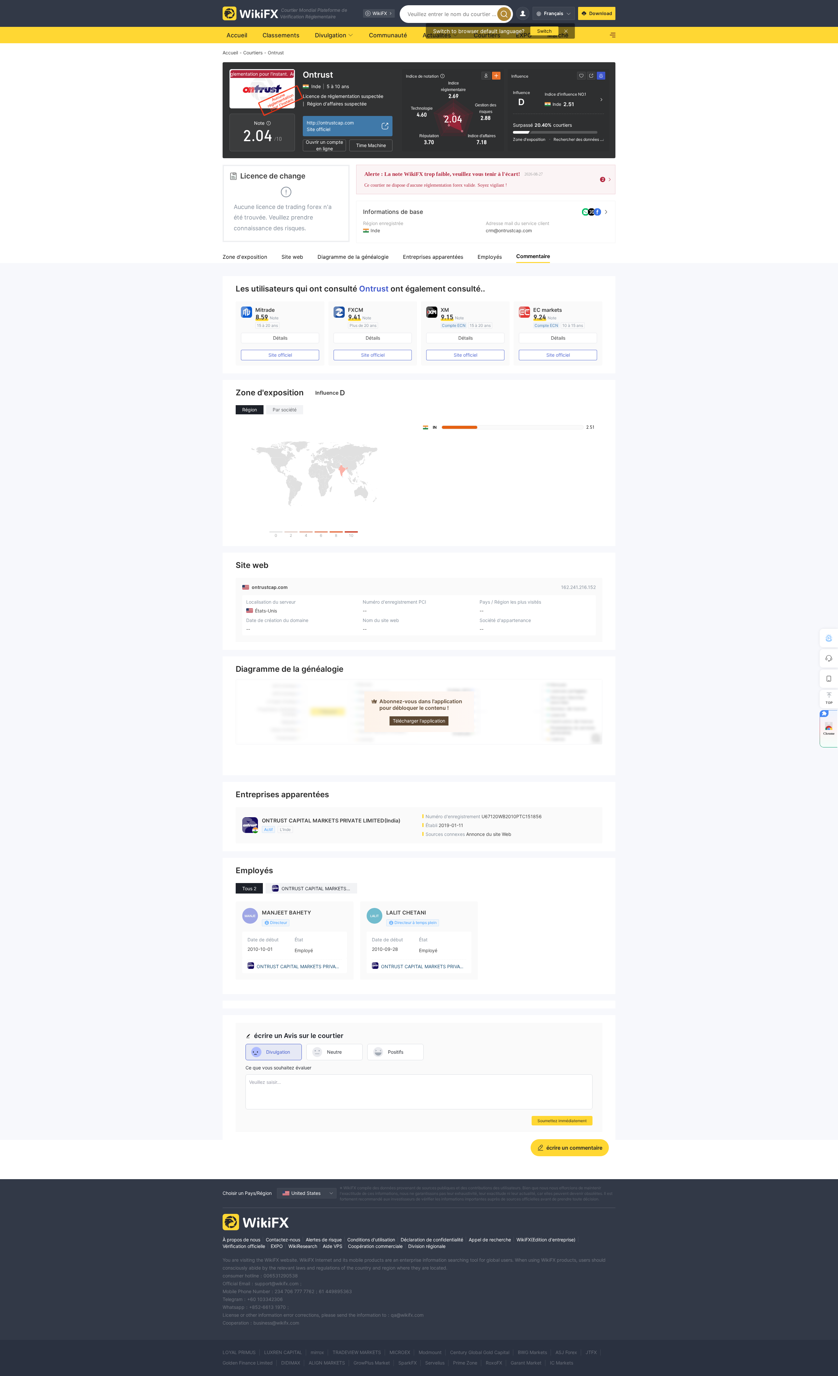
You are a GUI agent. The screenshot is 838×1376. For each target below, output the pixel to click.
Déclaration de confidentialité (432, 1239)
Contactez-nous (283, 1239)
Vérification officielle (244, 1246)
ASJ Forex (566, 1352)
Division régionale (427, 1246)
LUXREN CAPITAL (283, 1352)
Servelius (435, 1363)
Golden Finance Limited (248, 1363)
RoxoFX (494, 1363)
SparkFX (407, 1363)
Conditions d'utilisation (371, 1239)
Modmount (430, 1352)
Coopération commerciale (375, 1246)
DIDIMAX (290, 1363)
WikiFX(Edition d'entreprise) (546, 1239)
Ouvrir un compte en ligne (324, 145)
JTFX (591, 1352)
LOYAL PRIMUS (239, 1352)
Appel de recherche (490, 1239)
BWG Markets (532, 1352)
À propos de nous (241, 1239)
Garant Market (526, 1363)
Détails (280, 338)
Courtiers (253, 52)
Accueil (230, 52)
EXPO (277, 1246)
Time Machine (371, 145)
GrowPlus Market (372, 1363)
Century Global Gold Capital (479, 1352)
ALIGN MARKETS (327, 1363)
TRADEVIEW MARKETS (357, 1352)
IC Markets (561, 1363)
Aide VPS (332, 1246)
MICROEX (400, 1352)
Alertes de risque (324, 1239)
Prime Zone (465, 1363)
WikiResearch (302, 1246)
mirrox (317, 1352)
